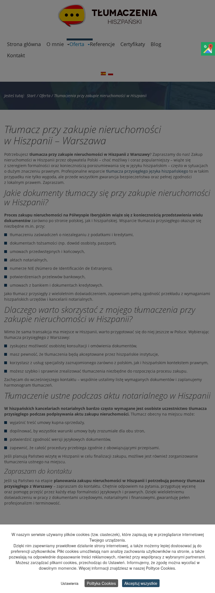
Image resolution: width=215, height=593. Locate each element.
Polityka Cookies (101, 583)
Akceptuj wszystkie (140, 583)
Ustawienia (69, 583)
